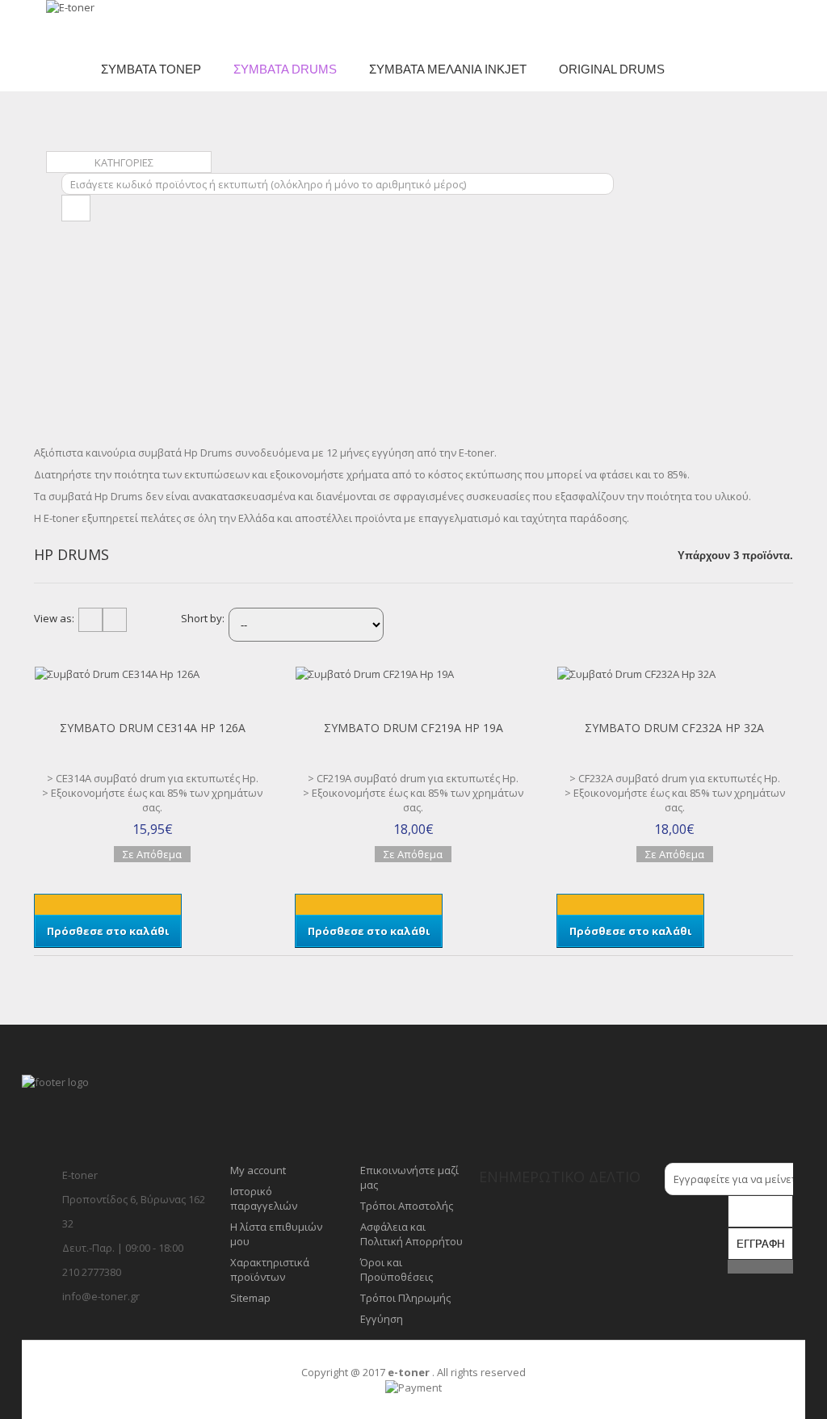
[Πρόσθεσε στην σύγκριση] (39, 688)
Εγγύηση (381, 1319)
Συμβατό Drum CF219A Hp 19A (413, 727)
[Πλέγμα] (90, 620)
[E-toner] (97, 23)
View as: (54, 618)
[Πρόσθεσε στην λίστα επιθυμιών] (39, 703)
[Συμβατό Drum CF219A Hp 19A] (413, 674)
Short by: (203, 618)
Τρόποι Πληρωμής (405, 1298)
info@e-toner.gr (101, 1296)
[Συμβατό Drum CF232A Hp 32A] (674, 674)
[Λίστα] (115, 620)
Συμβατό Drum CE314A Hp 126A (153, 727)
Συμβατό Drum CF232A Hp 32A (674, 727)
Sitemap (250, 1298)
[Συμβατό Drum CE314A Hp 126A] (152, 674)
